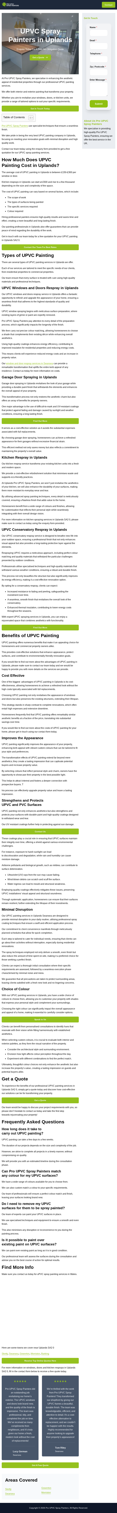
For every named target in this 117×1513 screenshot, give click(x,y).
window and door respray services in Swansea (29, 363)
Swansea (14, 1353)
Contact (108, 5)
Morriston (35, 1353)
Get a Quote (38, 57)
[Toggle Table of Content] (29, 117)
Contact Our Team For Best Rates (40, 247)
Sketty (5, 1353)
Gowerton (25, 1353)
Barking (45, 1353)
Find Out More (40, 421)
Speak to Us (40, 1019)
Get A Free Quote (40, 1465)
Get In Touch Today (40, 108)
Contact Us (40, 831)
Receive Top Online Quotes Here (40, 1361)
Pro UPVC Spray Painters (15, 126)
